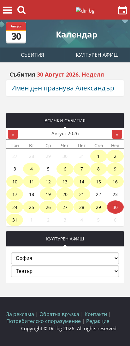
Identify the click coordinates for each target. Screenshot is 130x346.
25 (31, 207)
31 (14, 220)
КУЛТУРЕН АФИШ (97, 54)
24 (14, 207)
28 (81, 207)
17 (14, 194)
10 (14, 182)
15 (98, 182)
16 (115, 182)
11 (31, 182)
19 (48, 194)
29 (98, 207)
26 (48, 207)
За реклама (20, 314)
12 (48, 182)
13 (65, 182)
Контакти (96, 314)
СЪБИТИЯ (32, 54)
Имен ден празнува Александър (62, 88)
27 (65, 207)
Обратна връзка (59, 314)
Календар (76, 34)
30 (115, 207)
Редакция (97, 321)
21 (81, 194)
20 (65, 194)
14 (81, 182)
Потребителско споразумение (43, 321)
